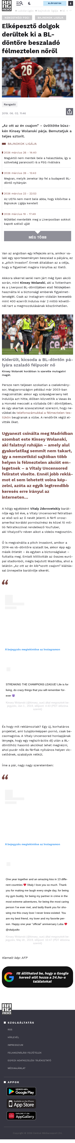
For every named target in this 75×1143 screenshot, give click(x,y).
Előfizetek (55, 3)
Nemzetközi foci (17, 17)
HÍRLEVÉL (13, 1037)
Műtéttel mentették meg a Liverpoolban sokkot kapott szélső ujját (37, 222)
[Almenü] (19, 3)
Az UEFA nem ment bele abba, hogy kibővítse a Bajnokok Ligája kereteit (37, 201)
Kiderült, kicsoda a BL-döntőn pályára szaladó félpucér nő (37, 362)
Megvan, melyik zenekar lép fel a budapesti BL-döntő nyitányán (37, 181)
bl (63, 10)
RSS (10, 1029)
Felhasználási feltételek (25, 1052)
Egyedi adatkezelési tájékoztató (29, 1060)
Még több (38, 237)
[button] (70, 10)
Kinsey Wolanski (16, 702)
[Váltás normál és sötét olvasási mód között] (29, 3)
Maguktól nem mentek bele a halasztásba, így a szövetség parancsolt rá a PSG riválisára (37, 160)
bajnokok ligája (48, 10)
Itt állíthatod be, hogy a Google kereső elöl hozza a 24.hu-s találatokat (42, 977)
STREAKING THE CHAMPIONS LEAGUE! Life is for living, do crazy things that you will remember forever (37, 690)
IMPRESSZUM (15, 1045)
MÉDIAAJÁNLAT (16, 1068)
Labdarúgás (25, 10)
